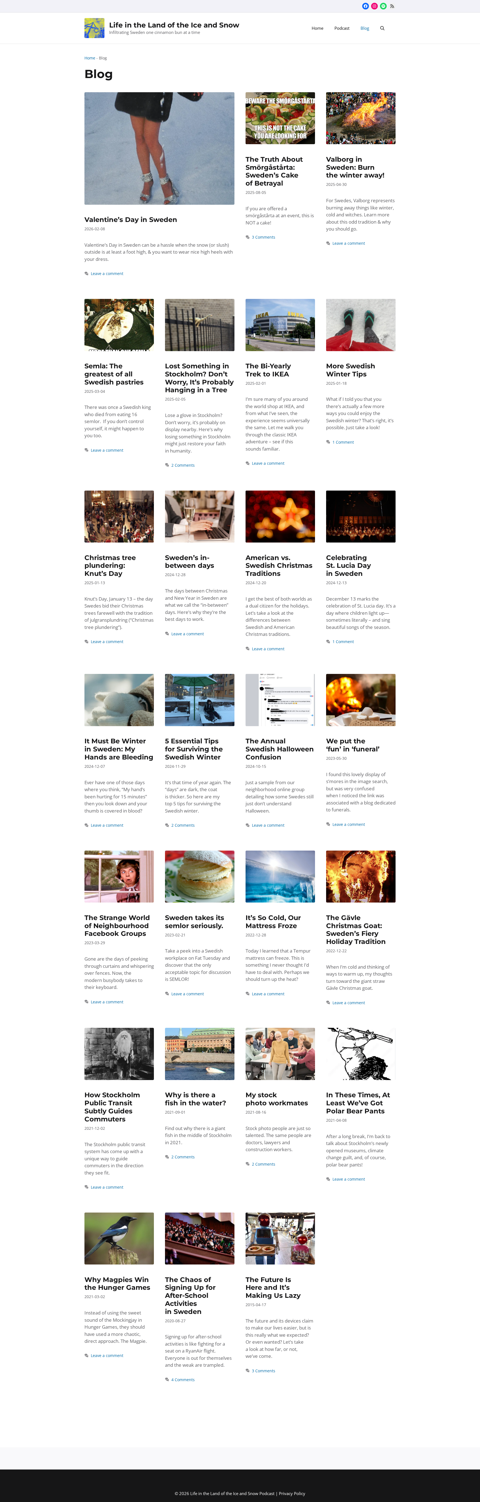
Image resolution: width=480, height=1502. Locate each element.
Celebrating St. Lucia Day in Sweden (348, 566)
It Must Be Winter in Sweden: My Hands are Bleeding (118, 749)
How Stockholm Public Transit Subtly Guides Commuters (112, 1107)
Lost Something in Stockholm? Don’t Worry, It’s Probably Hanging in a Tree (199, 378)
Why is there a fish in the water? (195, 1099)
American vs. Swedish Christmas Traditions (279, 566)
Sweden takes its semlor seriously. (194, 922)
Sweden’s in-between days (189, 562)
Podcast (341, 28)
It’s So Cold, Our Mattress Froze (273, 922)
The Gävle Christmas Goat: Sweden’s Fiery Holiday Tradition (356, 930)
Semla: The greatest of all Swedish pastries (114, 374)
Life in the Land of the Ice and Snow (174, 25)
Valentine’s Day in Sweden (130, 220)
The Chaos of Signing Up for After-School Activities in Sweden (190, 1296)
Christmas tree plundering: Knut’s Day (110, 566)
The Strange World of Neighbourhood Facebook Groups (117, 926)
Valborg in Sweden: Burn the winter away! (355, 167)
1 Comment (343, 442)
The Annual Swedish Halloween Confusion (280, 749)
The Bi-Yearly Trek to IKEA (268, 370)
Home (317, 28)
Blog (365, 28)
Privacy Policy (292, 1493)
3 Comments (263, 237)
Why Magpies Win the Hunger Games (117, 1284)
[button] (382, 28)
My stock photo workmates (277, 1099)
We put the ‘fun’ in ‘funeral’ (352, 745)
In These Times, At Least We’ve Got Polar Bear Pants (358, 1103)
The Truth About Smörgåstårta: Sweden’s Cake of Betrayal (274, 171)
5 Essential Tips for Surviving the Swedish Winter (194, 749)
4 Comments (183, 1379)
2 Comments (183, 465)
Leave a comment (107, 273)
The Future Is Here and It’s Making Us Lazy (273, 1288)
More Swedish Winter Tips (350, 370)
